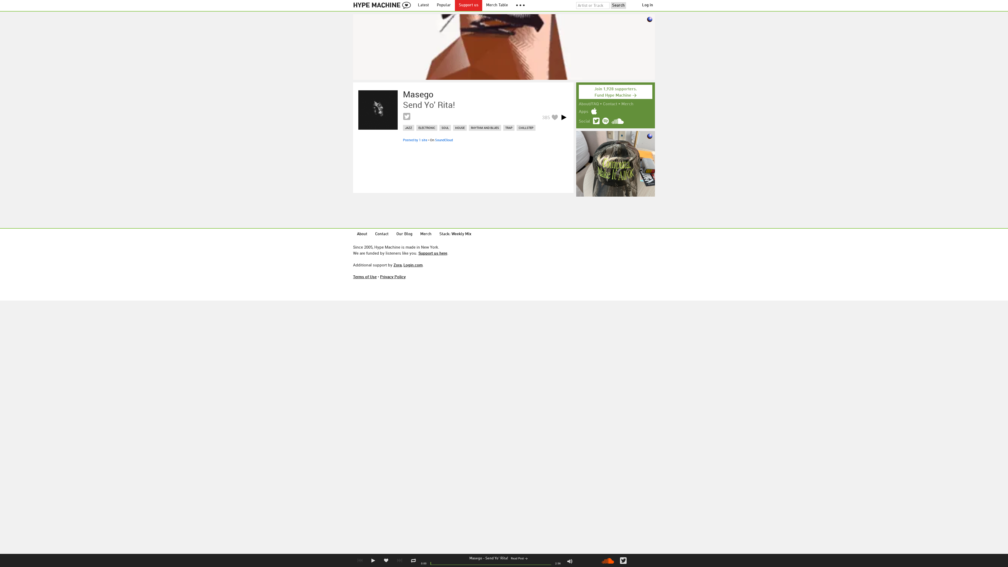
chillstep (526, 128)
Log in (647, 5)
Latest (423, 5)
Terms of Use (365, 276)
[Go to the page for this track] (378, 110)
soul (445, 128)
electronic (426, 128)
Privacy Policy (393, 276)
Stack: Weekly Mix (455, 234)
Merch (627, 104)
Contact (610, 104)
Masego (475, 558)
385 (546, 117)
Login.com (413, 264)
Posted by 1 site (415, 140)
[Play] (563, 117)
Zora (397, 264)
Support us (468, 5)
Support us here (432, 253)
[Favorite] (554, 117)
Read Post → (519, 558)
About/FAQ (589, 104)
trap (508, 128)
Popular (444, 5)
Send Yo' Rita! (496, 558)
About (362, 234)
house (460, 128)
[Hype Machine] (383, 5)
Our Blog (404, 234)
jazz (408, 128)
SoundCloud (444, 140)
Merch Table (497, 5)
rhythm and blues (485, 128)
